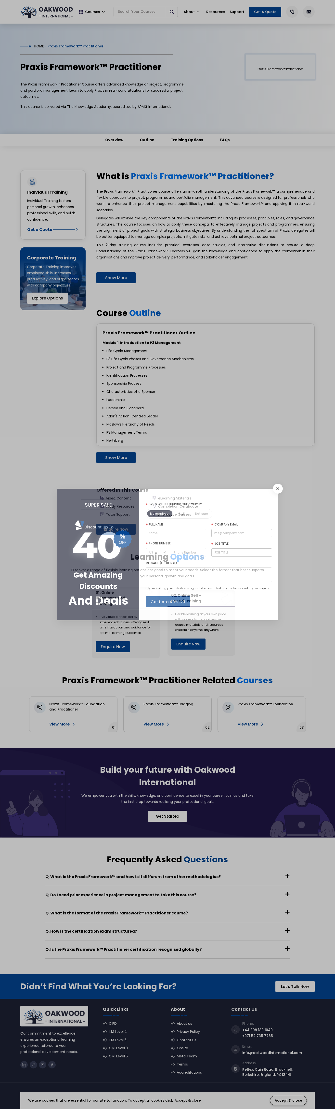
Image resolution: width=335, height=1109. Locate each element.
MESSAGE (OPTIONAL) (161, 563)
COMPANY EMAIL (226, 524)
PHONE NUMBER (160, 543)
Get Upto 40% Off (168, 602)
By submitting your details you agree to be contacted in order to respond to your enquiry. (209, 588)
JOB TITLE (222, 543)
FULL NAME (156, 524)
